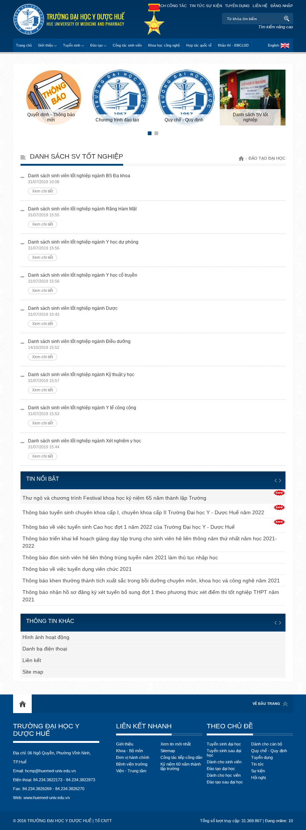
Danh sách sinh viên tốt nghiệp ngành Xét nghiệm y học (84, 448)
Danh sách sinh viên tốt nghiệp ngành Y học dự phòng (83, 249)
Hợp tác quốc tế (199, 45)
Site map (32, 672)
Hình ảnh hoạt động (45, 637)
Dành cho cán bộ (266, 744)
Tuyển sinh (71, 45)
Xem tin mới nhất (175, 744)
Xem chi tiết (42, 191)
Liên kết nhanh (144, 726)
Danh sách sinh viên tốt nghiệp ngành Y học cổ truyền (82, 283)
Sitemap (167, 750)
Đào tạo (96, 45)
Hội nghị (258, 777)
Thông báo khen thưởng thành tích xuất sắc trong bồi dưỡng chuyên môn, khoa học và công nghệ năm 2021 (151, 580)
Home (22, 703)
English (273, 45)
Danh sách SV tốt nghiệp (76, 156)
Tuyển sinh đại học (224, 744)
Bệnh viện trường (131, 764)
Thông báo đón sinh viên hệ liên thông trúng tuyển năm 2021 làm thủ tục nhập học (120, 557)
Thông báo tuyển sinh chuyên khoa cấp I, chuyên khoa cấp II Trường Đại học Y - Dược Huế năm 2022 (143, 512)
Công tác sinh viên (127, 45)
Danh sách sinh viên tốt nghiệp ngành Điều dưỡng (79, 349)
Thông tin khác (50, 621)
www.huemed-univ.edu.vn (47, 797)
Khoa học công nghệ (164, 45)
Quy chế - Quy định (269, 750)
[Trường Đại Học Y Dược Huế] (69, 19)
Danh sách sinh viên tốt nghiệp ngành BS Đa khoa (79, 183)
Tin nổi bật (42, 479)
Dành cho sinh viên (224, 762)
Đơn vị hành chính (132, 757)
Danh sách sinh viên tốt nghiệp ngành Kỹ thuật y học (81, 382)
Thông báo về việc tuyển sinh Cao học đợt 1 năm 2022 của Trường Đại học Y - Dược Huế (128, 527)
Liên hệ (260, 6)
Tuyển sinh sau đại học (224, 752)
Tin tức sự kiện (206, 6)
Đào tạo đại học (221, 768)
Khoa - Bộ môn (129, 750)
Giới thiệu (45, 45)
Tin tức (257, 764)
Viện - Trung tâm (131, 771)
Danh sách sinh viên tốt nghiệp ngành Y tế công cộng (82, 415)
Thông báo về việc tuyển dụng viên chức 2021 (77, 569)
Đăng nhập (282, 6)
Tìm (286, 18)
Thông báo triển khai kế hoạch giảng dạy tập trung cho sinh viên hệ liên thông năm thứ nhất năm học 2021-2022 (149, 542)
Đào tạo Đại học (267, 158)
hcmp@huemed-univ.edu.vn (50, 771)
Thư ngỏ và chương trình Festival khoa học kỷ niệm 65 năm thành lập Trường (114, 498)
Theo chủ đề (230, 726)
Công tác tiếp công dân (181, 757)
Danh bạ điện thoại (44, 649)
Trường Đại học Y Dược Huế (46, 729)
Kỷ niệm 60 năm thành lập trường (180, 766)
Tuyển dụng (237, 6)
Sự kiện (258, 771)
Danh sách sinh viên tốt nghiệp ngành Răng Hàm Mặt (82, 216)
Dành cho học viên (224, 775)
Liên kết (31, 660)
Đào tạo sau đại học (225, 782)
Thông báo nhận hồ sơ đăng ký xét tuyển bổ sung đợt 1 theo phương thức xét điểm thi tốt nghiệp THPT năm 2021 (150, 595)
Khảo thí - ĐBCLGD (233, 45)
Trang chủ (24, 45)
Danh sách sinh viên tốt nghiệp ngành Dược (73, 316)
